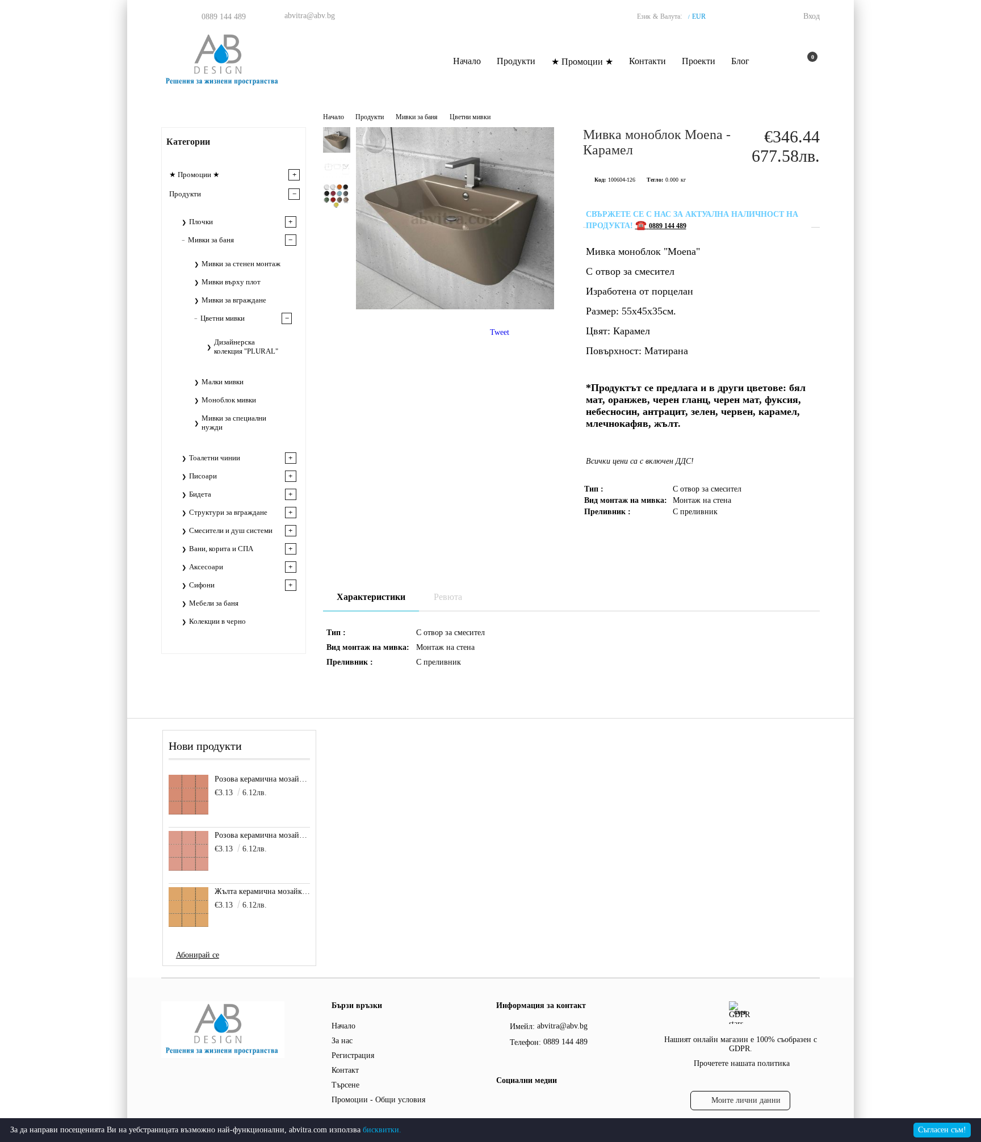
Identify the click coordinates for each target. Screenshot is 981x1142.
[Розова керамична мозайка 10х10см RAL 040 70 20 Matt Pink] (188, 851)
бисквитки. (382, 1130)
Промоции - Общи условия (378, 1099)
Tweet (499, 332)
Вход (811, 16)
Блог (740, 61)
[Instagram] (525, 1103)
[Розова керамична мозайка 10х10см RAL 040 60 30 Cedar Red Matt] (188, 794)
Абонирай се (197, 955)
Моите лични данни (746, 1100)
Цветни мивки (470, 117)
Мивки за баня (417, 117)
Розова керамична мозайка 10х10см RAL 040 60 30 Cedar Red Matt (263, 779)
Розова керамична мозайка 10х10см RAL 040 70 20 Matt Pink (263, 835)
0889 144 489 (224, 16)
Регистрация (353, 1055)
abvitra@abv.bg (309, 15)
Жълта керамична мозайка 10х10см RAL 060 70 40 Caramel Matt (263, 891)
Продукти (516, 61)
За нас (342, 1040)
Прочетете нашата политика (742, 1063)
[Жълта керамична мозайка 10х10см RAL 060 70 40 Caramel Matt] (188, 907)
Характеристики (371, 597)
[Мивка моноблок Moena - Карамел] (455, 307)
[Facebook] (502, 1103)
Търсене (345, 1085)
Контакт (345, 1070)
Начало (467, 61)
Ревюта (448, 597)
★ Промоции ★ (582, 61)
